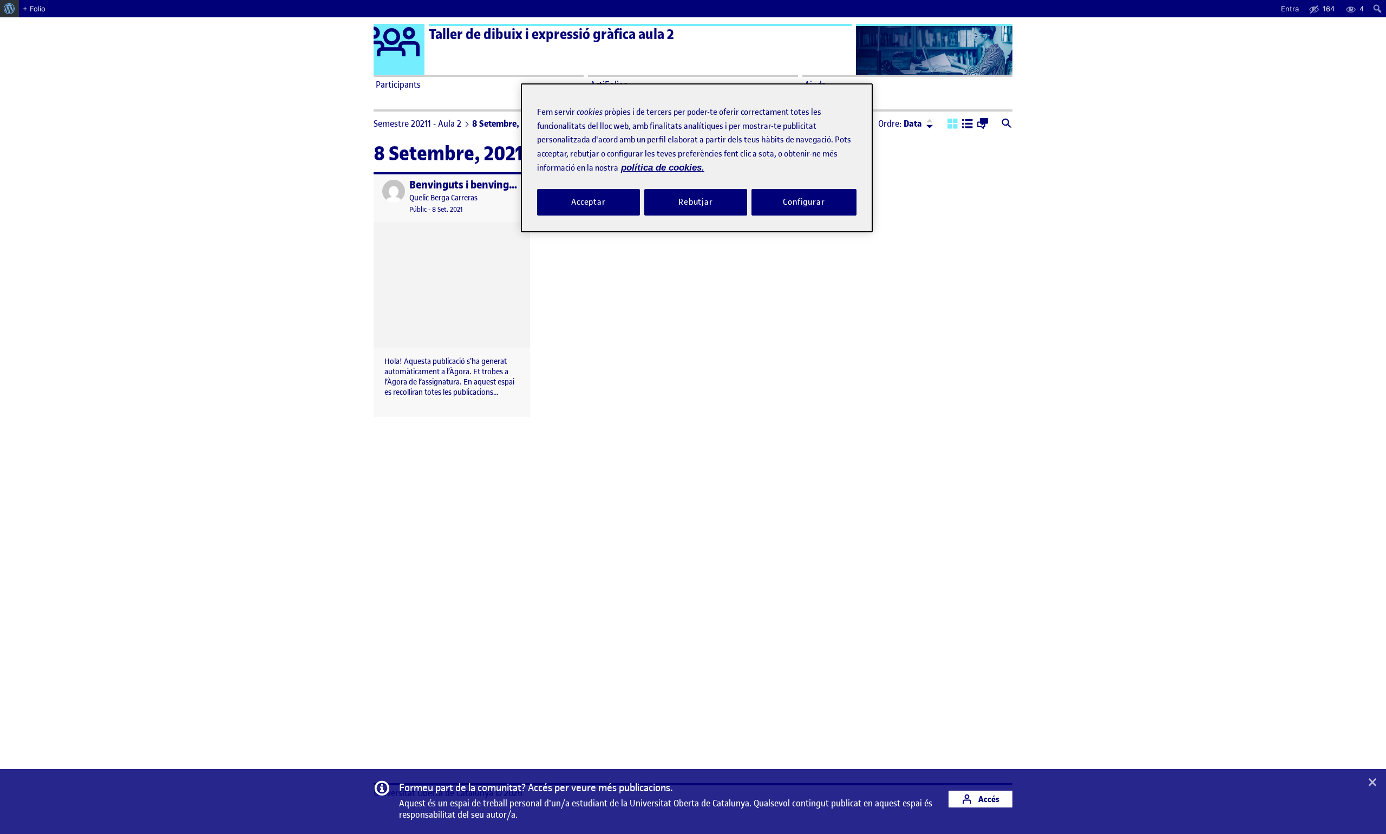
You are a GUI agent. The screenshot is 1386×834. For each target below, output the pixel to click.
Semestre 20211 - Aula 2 (417, 123)
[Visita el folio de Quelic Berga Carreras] (393, 191)
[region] (697, 157)
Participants (398, 84)
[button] (952, 125)
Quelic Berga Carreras (443, 198)
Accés (988, 799)
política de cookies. (662, 167)
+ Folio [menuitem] (34, 8)
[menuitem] (9, 8)
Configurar (804, 202)
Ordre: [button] (900, 123)
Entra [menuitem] (1290, 8)
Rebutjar (695, 202)
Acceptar (588, 202)
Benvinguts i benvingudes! (472, 185)
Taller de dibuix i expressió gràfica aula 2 (551, 34)
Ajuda (815, 84)
